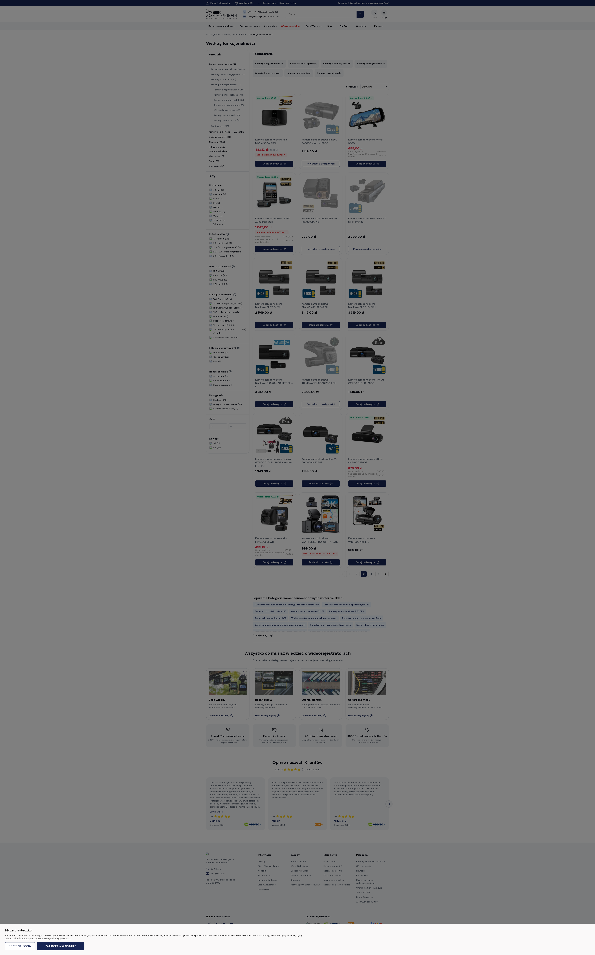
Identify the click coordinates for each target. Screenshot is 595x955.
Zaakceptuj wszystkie (60, 946)
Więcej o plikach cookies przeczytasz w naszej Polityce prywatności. (38, 938)
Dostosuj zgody (20, 946)
